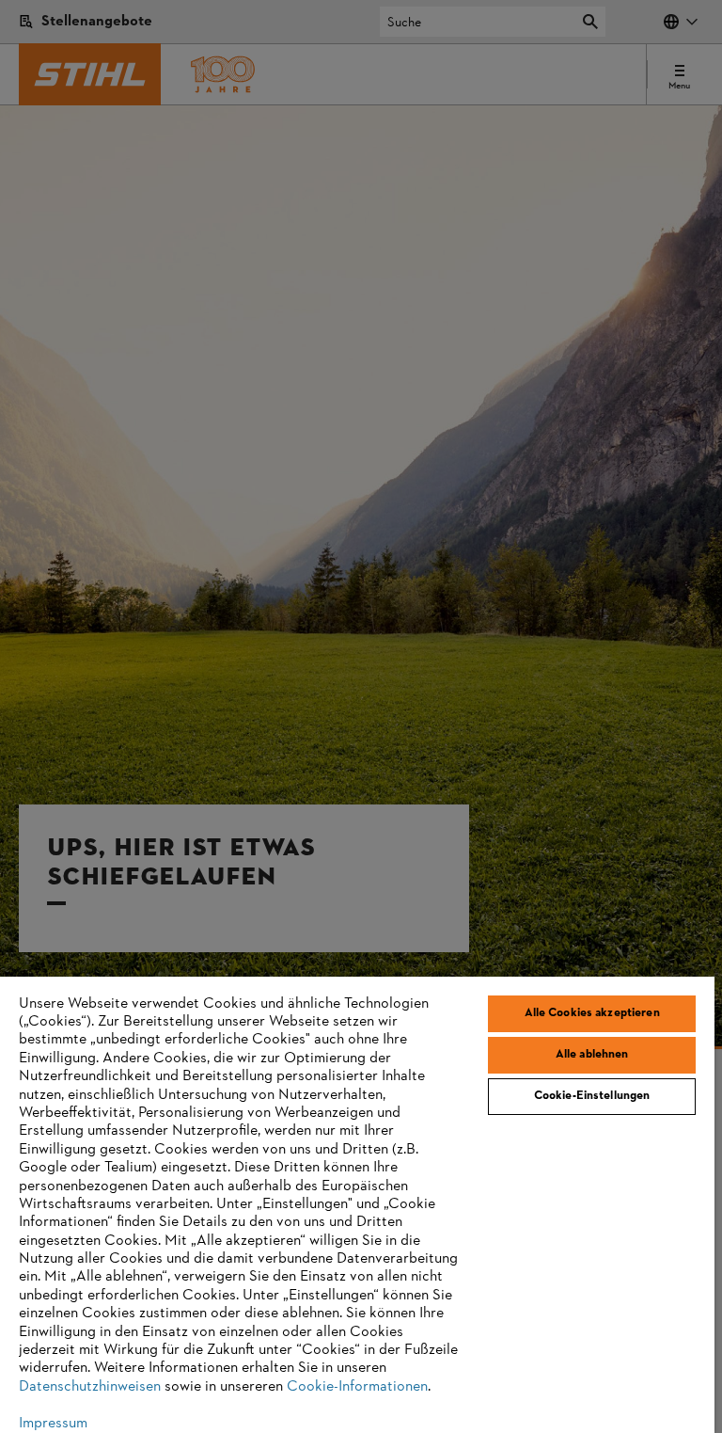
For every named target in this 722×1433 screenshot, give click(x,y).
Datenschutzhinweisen (90, 1387)
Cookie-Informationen (357, 1387)
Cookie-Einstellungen (592, 1096)
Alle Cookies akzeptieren (592, 1013)
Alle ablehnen (592, 1054)
